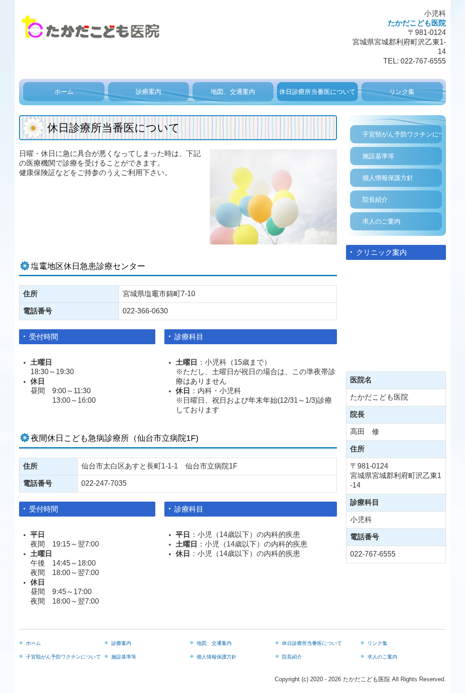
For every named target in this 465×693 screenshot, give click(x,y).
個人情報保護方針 (387, 177)
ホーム (64, 91)
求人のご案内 (381, 221)
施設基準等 (378, 156)
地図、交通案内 (233, 91)
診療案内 (148, 91)
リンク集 (402, 91)
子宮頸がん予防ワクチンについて (402, 134)
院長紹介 (375, 199)
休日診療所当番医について (317, 91)
